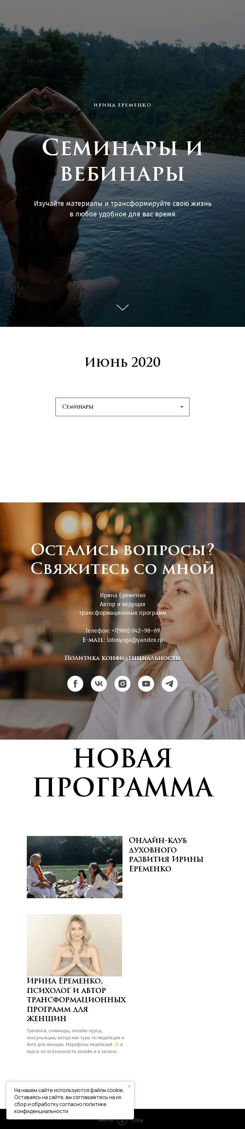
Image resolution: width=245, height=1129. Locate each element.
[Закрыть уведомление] (129, 1086)
